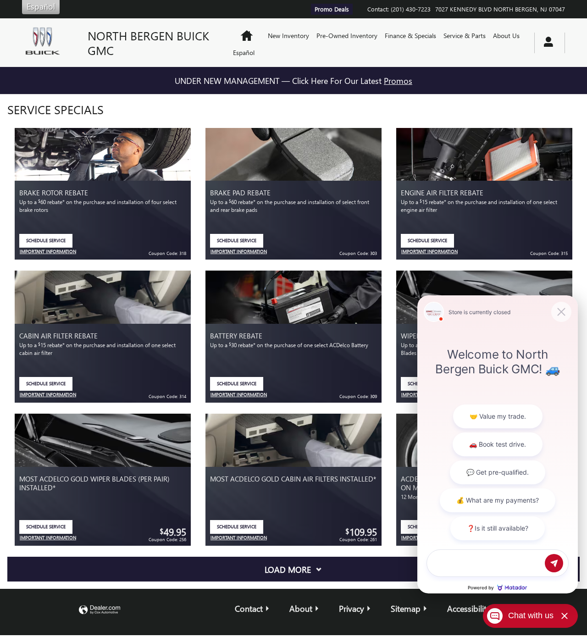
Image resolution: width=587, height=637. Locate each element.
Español (244, 52)
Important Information (48, 252)
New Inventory (288, 35)
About (300, 608)
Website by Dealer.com (99, 610)
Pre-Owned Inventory (346, 35)
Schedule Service (49, 242)
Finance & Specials (410, 35)
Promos (398, 80)
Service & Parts (464, 35)
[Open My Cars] (546, 43)
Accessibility (469, 608)
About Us (506, 35)
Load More (288, 569)
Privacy (351, 608)
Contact (249, 608)
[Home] (47, 43)
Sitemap (406, 608)
